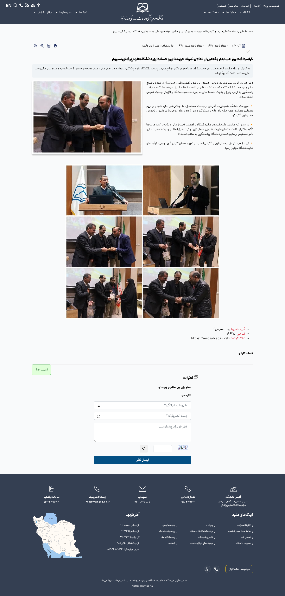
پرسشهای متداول (167, 531)
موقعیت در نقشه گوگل (239, 569)
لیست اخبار (41, 370)
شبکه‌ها (83, 12)
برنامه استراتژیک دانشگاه (201, 531)
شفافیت (171, 543)
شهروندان (222, 6)
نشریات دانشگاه (243, 543)
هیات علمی (233, 6)
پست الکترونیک (168, 537)
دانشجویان (245, 6)
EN (9, 6)
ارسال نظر (142, 460)
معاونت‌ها (231, 12)
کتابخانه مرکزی (244, 525)
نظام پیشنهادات (205, 537)
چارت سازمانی (168, 525)
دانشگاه (247, 12)
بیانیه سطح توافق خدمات (201, 543)
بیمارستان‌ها (66, 12)
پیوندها (209, 525)
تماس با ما (246, 537)
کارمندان (256, 6)
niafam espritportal (142, 586)
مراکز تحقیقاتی (45, 12)
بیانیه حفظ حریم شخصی (239, 531)
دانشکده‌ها (213, 12)
